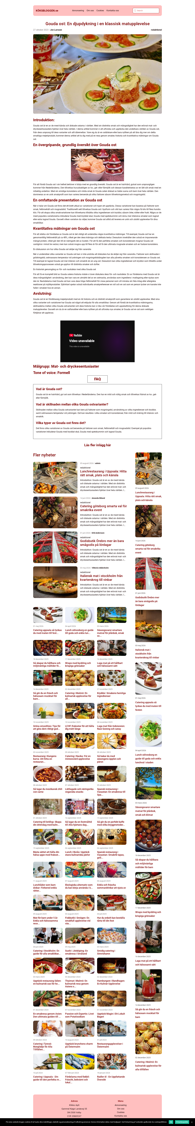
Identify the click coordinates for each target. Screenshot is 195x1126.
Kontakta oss (113, 10)
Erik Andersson (98, 533)
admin (97, 463)
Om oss (90, 10)
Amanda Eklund (98, 498)
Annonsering (78, 10)
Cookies (100, 10)
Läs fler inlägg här (97, 445)
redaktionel (156, 30)
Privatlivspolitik (182, 1122)
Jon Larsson (56, 30)
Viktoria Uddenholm (100, 568)
